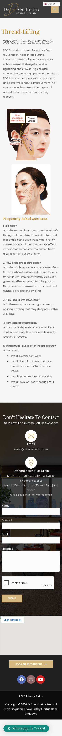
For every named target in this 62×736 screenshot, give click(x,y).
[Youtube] (40, 679)
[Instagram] (31, 679)
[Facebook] (21, 679)
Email (5, 534)
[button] (31, 664)
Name (5, 505)
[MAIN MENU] (55, 9)
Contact (7, 520)
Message (7, 549)
